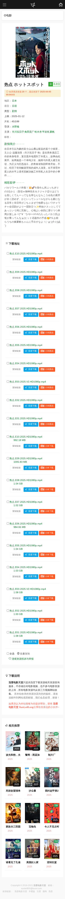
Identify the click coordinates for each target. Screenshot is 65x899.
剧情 (14, 111)
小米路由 (49, 259)
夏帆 (52, 131)
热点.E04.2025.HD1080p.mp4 (26, 363)
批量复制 (24, 653)
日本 (14, 100)
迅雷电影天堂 (21, 891)
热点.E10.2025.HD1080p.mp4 (26, 253)
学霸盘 (32, 891)
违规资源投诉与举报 (22, 658)
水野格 (15, 126)
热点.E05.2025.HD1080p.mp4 (26, 345)
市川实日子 (18, 131)
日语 (14, 106)
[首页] (32, 5)
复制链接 (16, 259)
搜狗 (45, 891)
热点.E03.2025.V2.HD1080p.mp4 (28, 381)
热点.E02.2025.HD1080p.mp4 (26, 400)
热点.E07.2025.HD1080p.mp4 (26, 308)
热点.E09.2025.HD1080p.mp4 (26, 272)
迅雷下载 (32, 259)
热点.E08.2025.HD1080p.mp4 (26, 290)
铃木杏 (38, 131)
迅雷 (51, 891)
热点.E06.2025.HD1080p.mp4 (26, 326)
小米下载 (49, 446)
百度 (39, 891)
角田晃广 (29, 131)
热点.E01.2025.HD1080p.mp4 (26, 418)
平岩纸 (45, 131)
